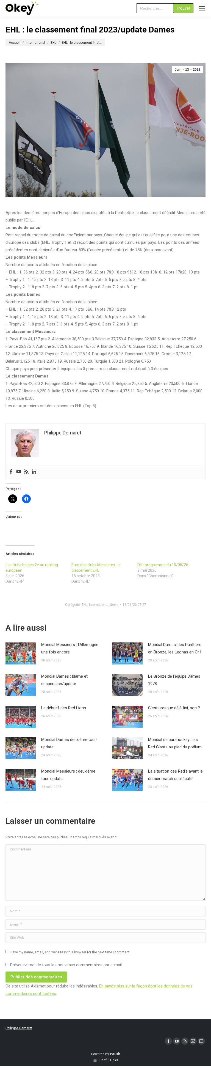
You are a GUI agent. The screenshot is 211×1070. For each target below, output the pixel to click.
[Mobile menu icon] (202, 8)
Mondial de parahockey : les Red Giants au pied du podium (175, 743)
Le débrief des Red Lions (63, 707)
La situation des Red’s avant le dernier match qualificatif (175, 775)
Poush (115, 1054)
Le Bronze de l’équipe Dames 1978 (174, 680)
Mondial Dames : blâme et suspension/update (64, 680)
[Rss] (26, 472)
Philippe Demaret (18, 1028)
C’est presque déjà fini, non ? (174, 707)
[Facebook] (11, 472)
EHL (84, 605)
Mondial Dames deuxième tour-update (69, 743)
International (98, 605)
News (114, 605)
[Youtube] (18, 472)
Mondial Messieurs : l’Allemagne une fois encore (69, 648)
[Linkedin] (34, 472)
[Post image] (20, 653)
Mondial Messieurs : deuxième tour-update (68, 775)
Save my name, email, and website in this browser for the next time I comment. (70, 952)
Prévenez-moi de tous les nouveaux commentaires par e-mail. (66, 964)
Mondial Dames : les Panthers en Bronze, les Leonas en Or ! (174, 648)
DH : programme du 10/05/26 (162, 565)
